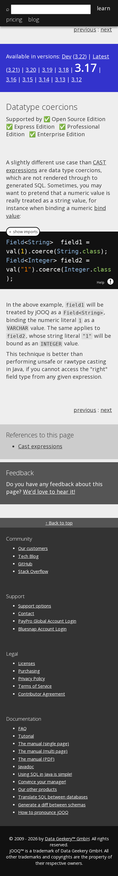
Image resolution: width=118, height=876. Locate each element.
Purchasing (29, 671)
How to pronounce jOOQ (43, 812)
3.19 (47, 69)
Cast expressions (40, 446)
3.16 (11, 79)
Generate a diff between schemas (52, 805)
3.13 (60, 79)
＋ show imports (23, 231)
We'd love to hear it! (49, 491)
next (106, 29)
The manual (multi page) (42, 751)
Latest (101, 56)
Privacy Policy (31, 678)
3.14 (44, 79)
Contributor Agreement (41, 694)
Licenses (26, 663)
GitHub (25, 564)
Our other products (37, 789)
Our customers (33, 548)
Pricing (14, 19)
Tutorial (26, 736)
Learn (103, 8)
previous (85, 29)
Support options (34, 606)
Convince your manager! (42, 782)
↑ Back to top (59, 523)
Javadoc (26, 766)
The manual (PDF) (36, 759)
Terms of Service (35, 686)
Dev (66, 56)
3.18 (63, 69)
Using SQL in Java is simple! (45, 774)
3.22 (80, 56)
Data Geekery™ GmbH (67, 838)
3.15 (27, 79)
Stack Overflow (33, 571)
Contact (26, 613)
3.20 (31, 69)
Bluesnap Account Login (42, 629)
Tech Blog (28, 556)
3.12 (76, 79)
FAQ (22, 728)
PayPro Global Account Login (47, 621)
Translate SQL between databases (53, 797)
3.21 (13, 69)
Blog (33, 19)
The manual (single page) (43, 743)
